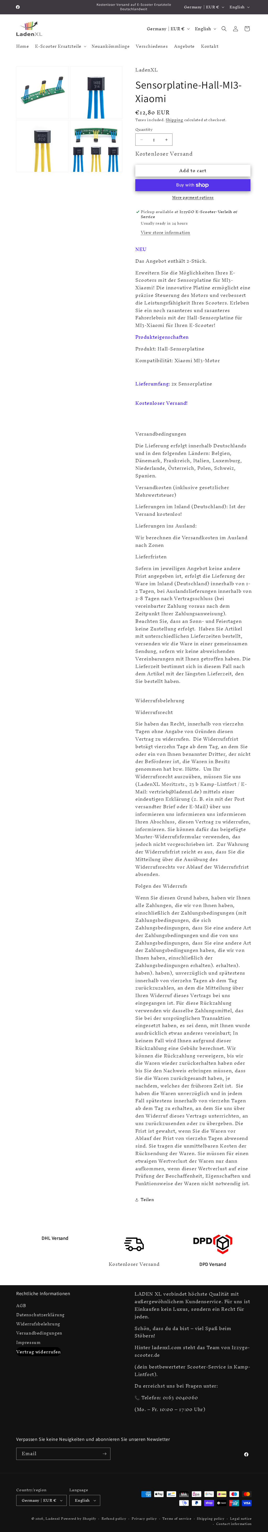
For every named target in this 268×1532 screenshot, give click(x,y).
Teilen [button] (147, 1199)
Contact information (234, 1524)
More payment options (193, 197)
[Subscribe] (104, 1454)
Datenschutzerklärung (40, 1314)
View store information (165, 232)
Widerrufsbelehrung (38, 1324)
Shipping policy (211, 1518)
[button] (60, 46)
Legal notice (241, 1518)
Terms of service (176, 1518)
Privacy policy (144, 1518)
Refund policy (114, 1518)
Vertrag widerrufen (38, 1351)
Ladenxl (53, 1518)
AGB (21, 1306)
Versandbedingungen (39, 1333)
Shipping (174, 120)
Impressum (28, 1342)
